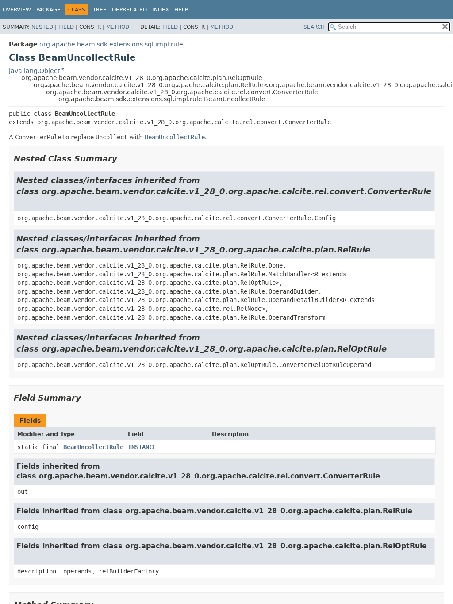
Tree (100, 10)
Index (160, 10)
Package (48, 10)
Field (66, 27)
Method (117, 27)
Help (181, 10)
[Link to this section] (123, 158)
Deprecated (129, 10)
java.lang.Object (34, 70)
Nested (42, 27)
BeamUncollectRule (93, 447)
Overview (17, 10)
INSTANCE (142, 447)
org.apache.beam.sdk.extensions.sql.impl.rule (111, 44)
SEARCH (314, 27)
